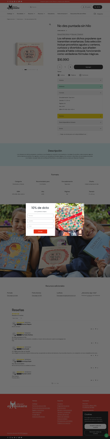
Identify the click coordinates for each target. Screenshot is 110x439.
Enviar (40, 231)
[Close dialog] (82, 205)
